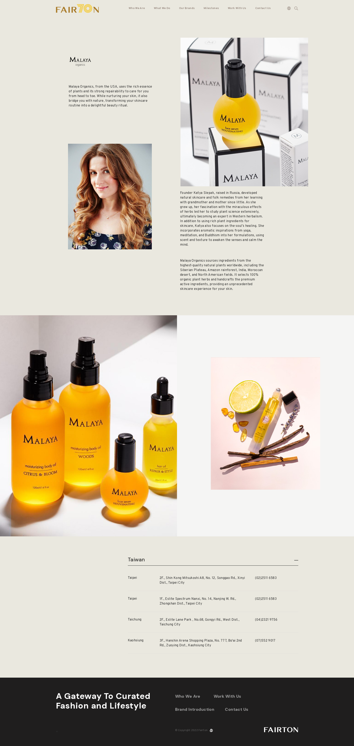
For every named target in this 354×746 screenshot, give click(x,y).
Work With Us (237, 8)
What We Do (162, 8)
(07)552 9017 (265, 641)
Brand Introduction (194, 709)
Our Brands (187, 8)
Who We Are (137, 8)
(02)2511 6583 (266, 578)
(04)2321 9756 (266, 620)
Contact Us (263, 8)
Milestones (211, 8)
